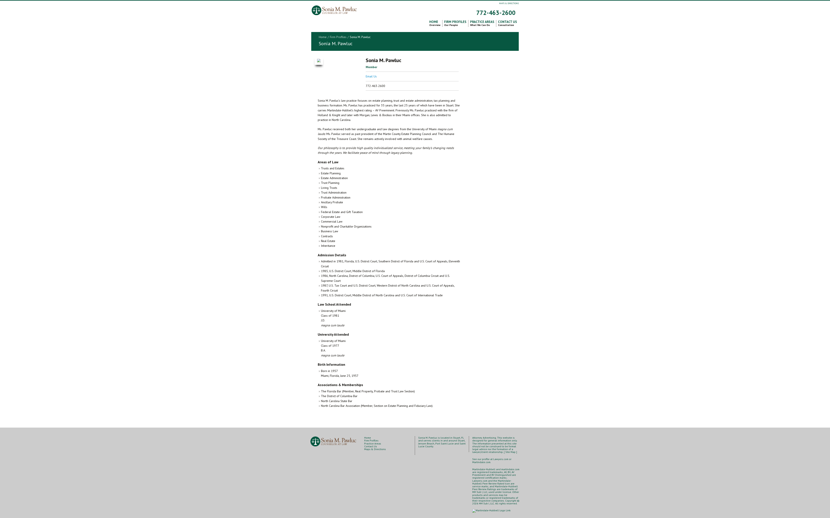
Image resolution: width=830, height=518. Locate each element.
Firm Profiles (455, 23)
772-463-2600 (496, 13)
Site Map (510, 452)
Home (435, 23)
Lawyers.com (500, 459)
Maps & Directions (509, 3)
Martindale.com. (481, 462)
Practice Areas (482, 23)
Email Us (371, 76)
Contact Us (507, 23)
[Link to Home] (334, 8)
